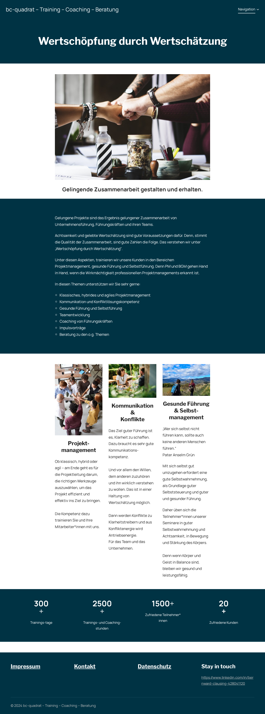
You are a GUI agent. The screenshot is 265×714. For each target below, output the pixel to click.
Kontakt (84, 666)
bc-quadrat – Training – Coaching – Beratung (62, 9)
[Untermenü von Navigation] (257, 9)
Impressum (25, 666)
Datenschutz (154, 666)
